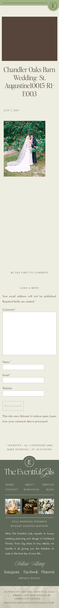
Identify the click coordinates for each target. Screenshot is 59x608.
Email (7, 375)
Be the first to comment (29, 273)
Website (7, 388)
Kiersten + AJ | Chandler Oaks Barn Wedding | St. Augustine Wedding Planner (30, 450)
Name (7, 362)
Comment (9, 309)
